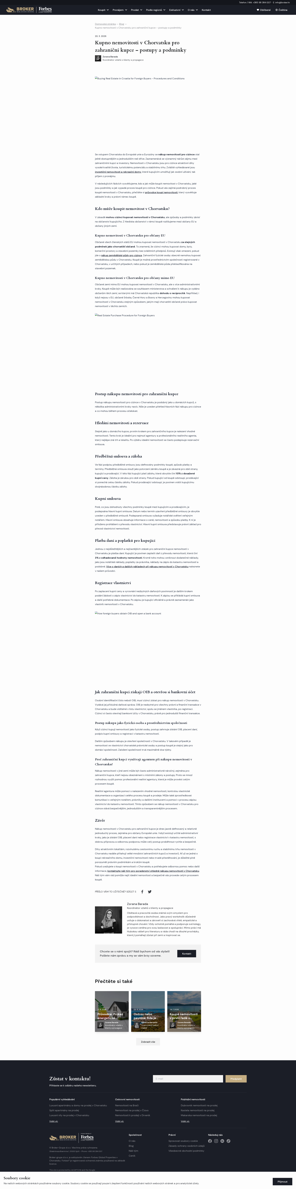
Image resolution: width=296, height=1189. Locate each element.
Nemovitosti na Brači (127, 1105)
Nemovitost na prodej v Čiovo (131, 1110)
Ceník (132, 1155)
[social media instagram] (216, 1141)
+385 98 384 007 (95, 1151)
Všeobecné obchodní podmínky (186, 1150)
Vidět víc (53, 1121)
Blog (121, 24)
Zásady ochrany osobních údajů (187, 1145)
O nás (132, 1140)
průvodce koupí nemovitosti (161, 192)
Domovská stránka (105, 24)
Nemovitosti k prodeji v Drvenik (132, 1115)
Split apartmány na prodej (64, 1110)
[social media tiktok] (228, 1141)
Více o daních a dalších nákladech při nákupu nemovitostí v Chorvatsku (147, 566)
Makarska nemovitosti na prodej (199, 1115)
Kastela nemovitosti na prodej (197, 1110)
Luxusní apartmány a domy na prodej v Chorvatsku (78, 1105)
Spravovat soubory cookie (183, 1140)
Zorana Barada (137, 904)
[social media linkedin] (222, 1141)
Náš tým (133, 1150)
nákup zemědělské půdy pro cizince (121, 255)
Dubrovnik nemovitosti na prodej (199, 1105)
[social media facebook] (210, 1141)
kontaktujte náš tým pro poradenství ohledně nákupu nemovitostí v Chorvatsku (153, 870)
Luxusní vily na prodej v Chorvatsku (69, 1115)
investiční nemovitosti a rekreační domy (118, 171)
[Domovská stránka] (29, 10)
